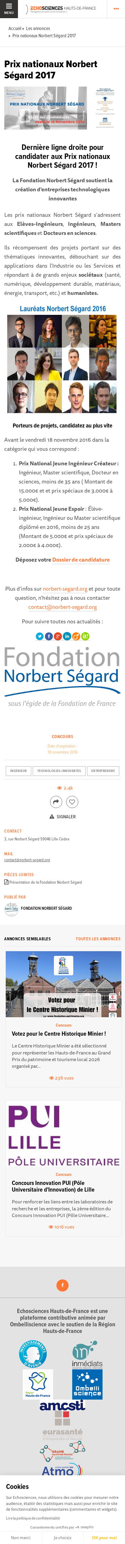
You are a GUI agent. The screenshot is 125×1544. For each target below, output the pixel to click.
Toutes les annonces (98, 939)
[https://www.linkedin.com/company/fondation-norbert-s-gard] (67, 636)
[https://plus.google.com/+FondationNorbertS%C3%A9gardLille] (57, 636)
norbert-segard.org (65, 588)
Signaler (66, 817)
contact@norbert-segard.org (62, 606)
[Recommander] (72, 802)
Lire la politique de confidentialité (33, 1518)
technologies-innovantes (59, 771)
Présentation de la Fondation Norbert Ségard (45, 882)
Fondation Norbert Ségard (46, 908)
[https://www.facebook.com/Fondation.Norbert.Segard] (48, 636)
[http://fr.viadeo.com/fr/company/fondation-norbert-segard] (76, 636)
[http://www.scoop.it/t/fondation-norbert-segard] (85, 636)
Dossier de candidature (81, 559)
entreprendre (103, 771)
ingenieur (18, 771)
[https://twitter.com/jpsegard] (39, 636)
